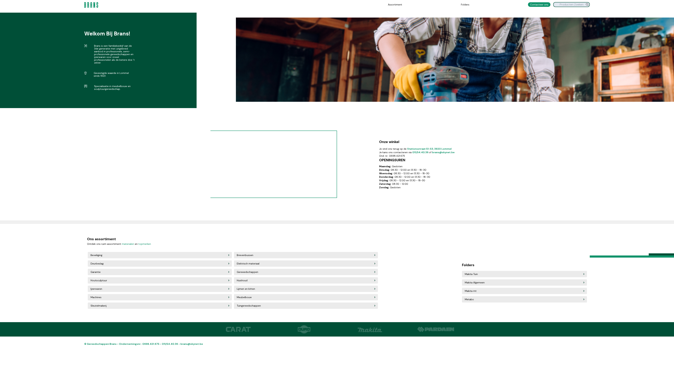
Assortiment (395, 4)
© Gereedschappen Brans (100, 343)
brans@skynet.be (443, 152)
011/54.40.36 (420, 152)
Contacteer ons (539, 4)
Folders (465, 4)
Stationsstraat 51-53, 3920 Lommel (429, 148)
